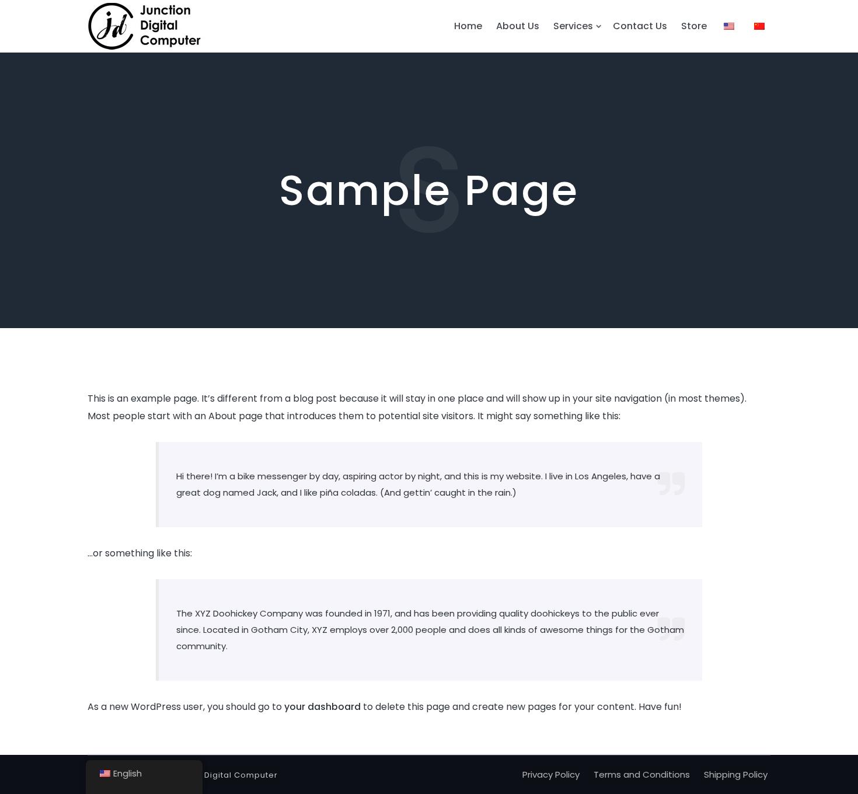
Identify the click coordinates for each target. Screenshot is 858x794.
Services (573, 26)
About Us (517, 26)
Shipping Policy (736, 774)
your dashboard (322, 706)
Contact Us (640, 26)
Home (468, 26)
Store (694, 26)
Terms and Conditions (642, 774)
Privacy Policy (551, 774)
